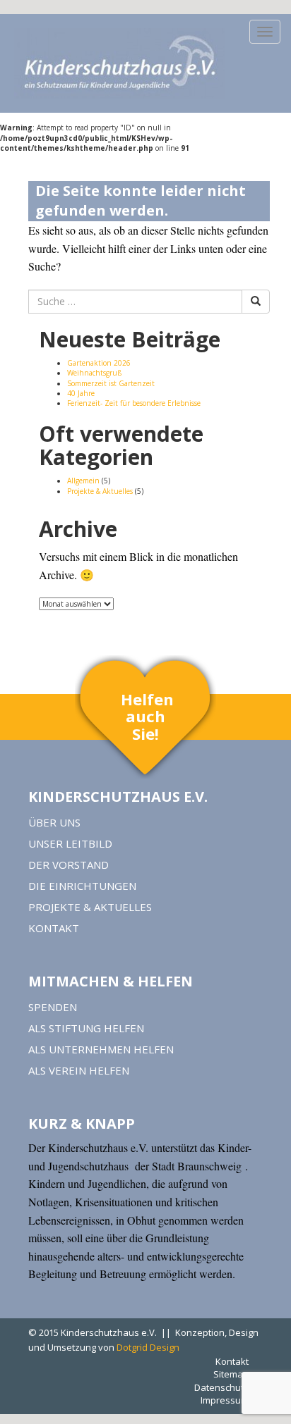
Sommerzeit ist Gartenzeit (111, 383)
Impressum (225, 1400)
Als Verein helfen (78, 1070)
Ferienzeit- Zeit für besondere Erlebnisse (134, 403)
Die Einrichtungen (82, 886)
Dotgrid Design (148, 1347)
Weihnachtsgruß (94, 373)
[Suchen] (256, 302)
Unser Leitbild (70, 843)
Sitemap (231, 1374)
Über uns (54, 822)
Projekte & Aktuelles (100, 491)
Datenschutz (221, 1387)
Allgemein (83, 480)
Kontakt (53, 928)
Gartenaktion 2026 (99, 363)
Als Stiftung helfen (86, 1028)
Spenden (52, 1007)
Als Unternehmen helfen (101, 1049)
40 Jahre (81, 393)
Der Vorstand (68, 865)
